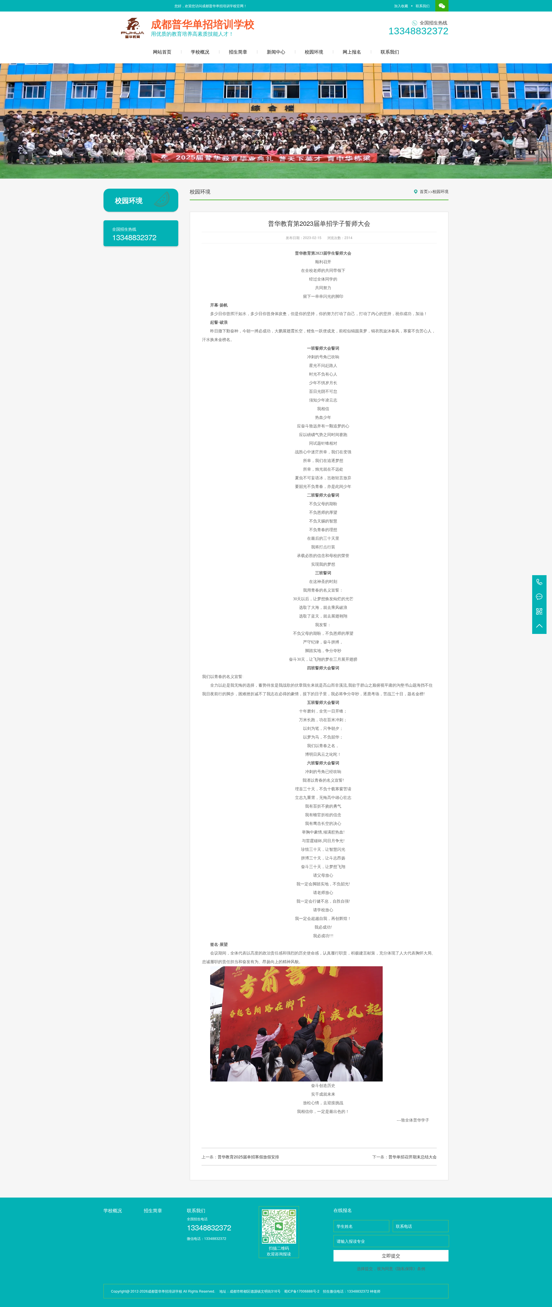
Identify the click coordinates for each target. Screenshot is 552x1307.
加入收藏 (401, 5)
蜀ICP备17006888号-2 (301, 1291)
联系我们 (423, 5)
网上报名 (352, 51)
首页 (424, 191)
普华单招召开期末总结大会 (412, 1157)
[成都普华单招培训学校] (133, 25)
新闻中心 (276, 51)
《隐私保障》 (405, 1268)
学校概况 (200, 51)
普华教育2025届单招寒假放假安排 (248, 1157)
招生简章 (238, 51)
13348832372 (539, 582)
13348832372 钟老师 (363, 1291)
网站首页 (162, 51)
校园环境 (314, 51)
